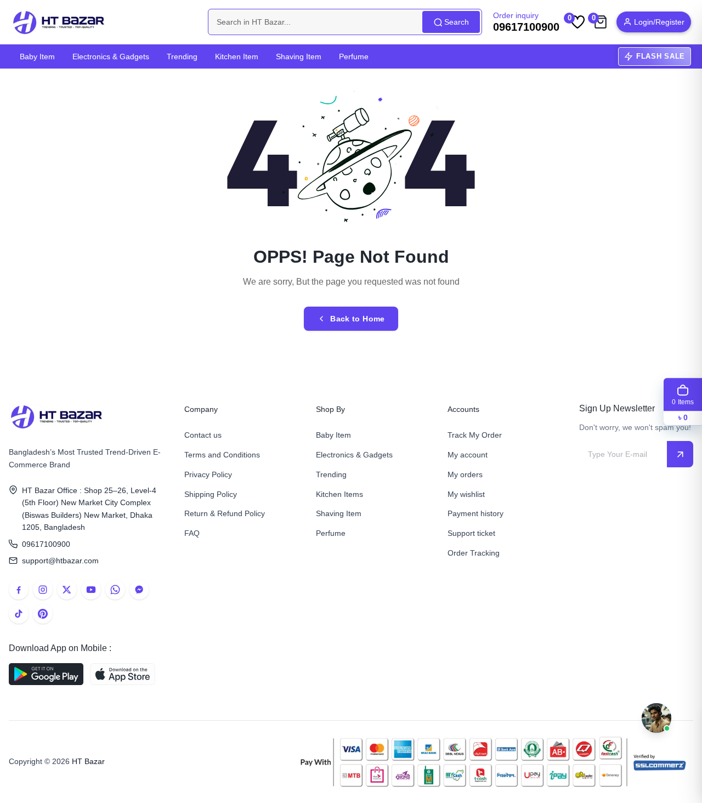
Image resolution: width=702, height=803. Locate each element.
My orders (465, 474)
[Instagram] (43, 590)
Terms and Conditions (222, 454)
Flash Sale (660, 56)
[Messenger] (139, 590)
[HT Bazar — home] (59, 22)
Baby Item (37, 56)
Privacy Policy (208, 474)
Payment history (475, 513)
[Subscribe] (680, 454)
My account (468, 454)
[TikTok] (19, 614)
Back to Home (357, 318)
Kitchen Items (339, 494)
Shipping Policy (210, 494)
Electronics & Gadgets (110, 56)
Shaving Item (298, 56)
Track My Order (475, 435)
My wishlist (466, 494)
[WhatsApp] (115, 590)
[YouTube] (91, 590)
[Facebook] (19, 590)
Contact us (203, 435)
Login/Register (659, 22)
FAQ (192, 533)
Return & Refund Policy (224, 513)
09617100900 (46, 544)
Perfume (354, 56)
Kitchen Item (236, 56)
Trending (182, 56)
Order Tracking (474, 552)
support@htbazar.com (60, 560)
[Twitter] (67, 590)
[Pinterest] (43, 614)
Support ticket (471, 533)
